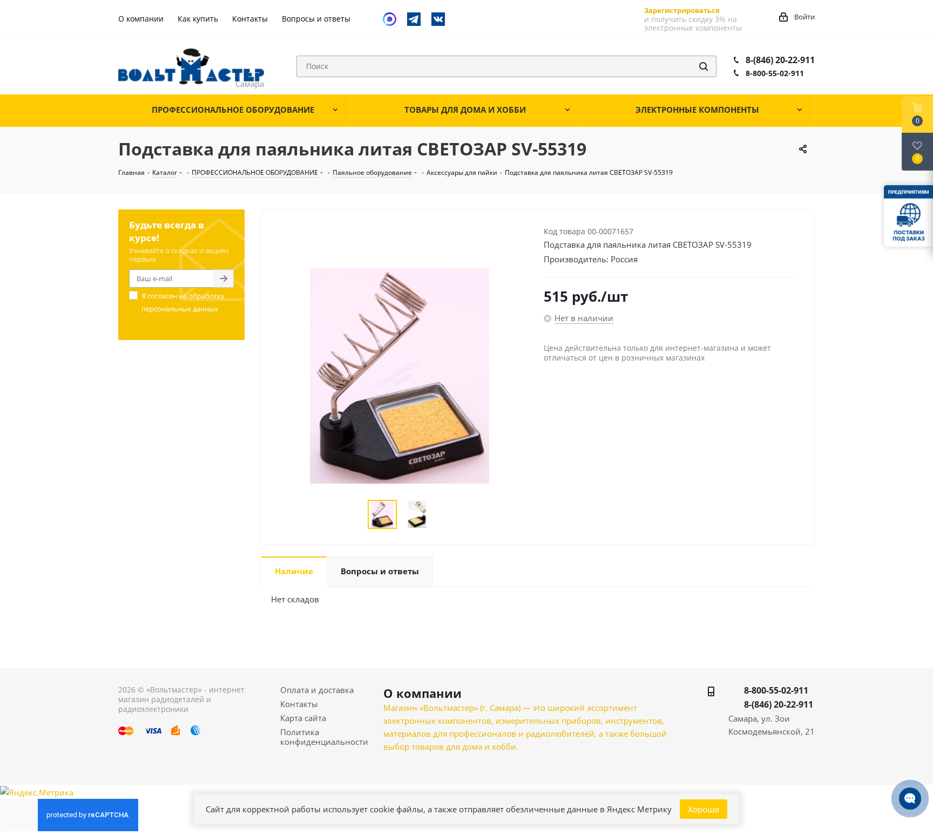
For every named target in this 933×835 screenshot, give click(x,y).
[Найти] (703, 66)
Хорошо (703, 809)
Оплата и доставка (317, 689)
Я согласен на (183, 302)
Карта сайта (303, 717)
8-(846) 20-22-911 (780, 60)
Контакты (299, 703)
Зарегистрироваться (682, 10)
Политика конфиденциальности (324, 737)
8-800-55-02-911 (775, 73)
